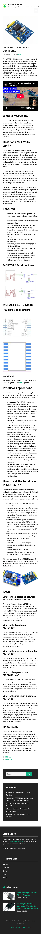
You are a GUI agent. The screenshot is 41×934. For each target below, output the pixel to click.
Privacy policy (26, 927)
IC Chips (8, 757)
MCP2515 (8, 760)
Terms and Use (15, 927)
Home (5, 877)
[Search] (29, 774)
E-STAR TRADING (15, 5)
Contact (5, 871)
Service (5, 864)
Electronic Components (16, 841)
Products (6, 868)
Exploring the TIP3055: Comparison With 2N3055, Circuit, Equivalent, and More (27, 906)
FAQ (4, 874)
